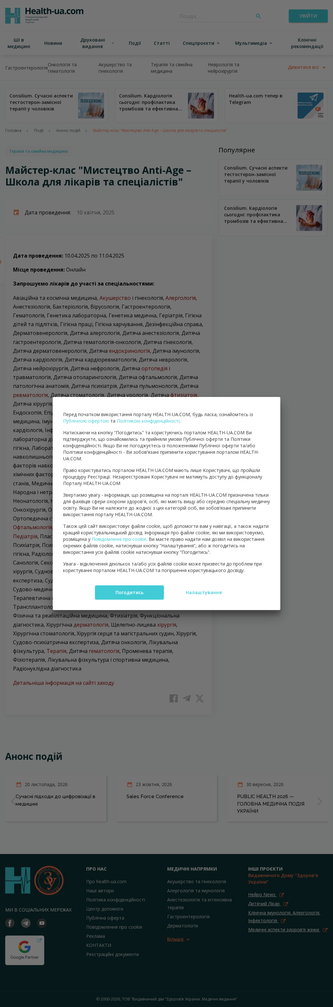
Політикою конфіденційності (148, 421)
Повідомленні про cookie (119, 539)
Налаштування (204, 592)
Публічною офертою (86, 421)
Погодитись (129, 592)
